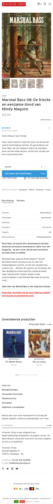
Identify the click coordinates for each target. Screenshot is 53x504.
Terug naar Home (37, 324)
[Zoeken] (45, 4)
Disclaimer (7, 403)
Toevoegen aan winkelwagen (18, 173)
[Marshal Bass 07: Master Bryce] (14, 343)
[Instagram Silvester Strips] (12, 469)
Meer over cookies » (33, 502)
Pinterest (40, 190)
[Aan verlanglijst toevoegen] (49, 128)
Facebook (23, 190)
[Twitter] (8, 469)
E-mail (47, 190)
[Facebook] (3, 469)
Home (4, 96)
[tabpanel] (26, 45)
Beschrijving (8, 201)
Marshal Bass (46, 120)
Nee (22, 502)
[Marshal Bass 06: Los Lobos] (39, 343)
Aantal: (8, 167)
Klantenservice (9, 398)
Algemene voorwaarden (13, 407)
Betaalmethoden (10, 390)
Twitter (31, 190)
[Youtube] (17, 469)
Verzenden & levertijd (12, 394)
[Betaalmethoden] (16, 489)
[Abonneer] (48, 425)
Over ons (6, 385)
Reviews (21, 201)
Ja (16, 502)
